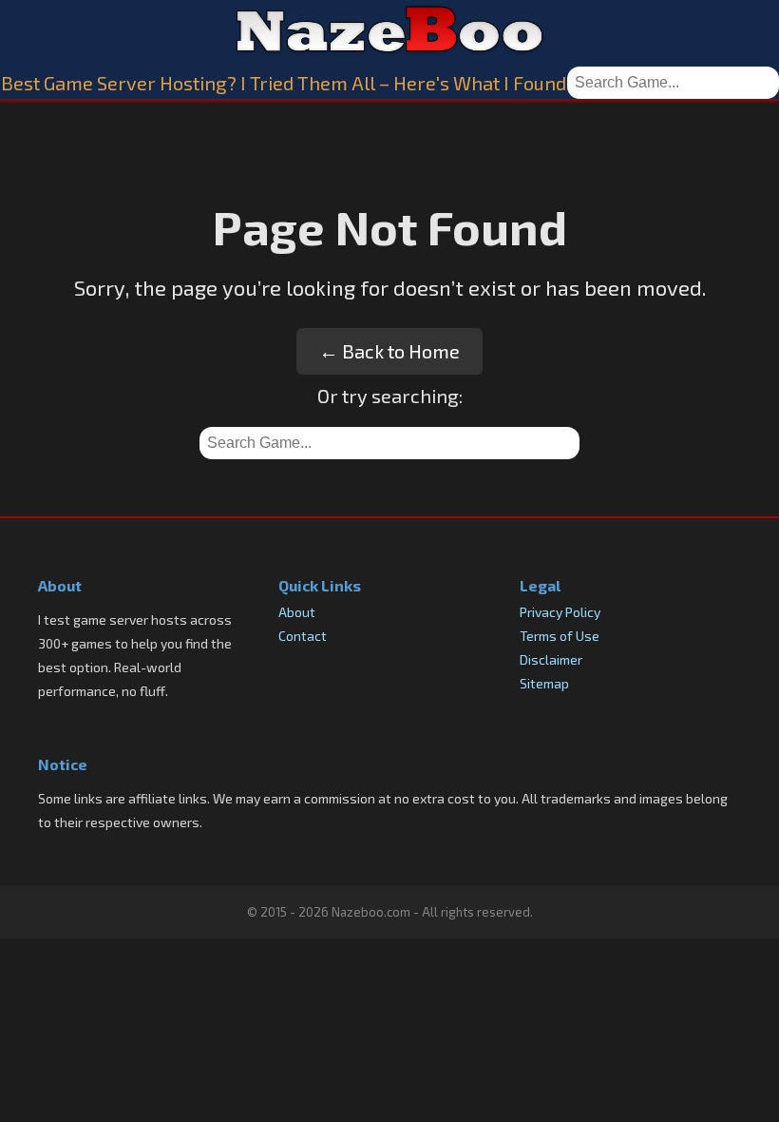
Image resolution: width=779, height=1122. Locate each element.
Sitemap (544, 683)
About (296, 612)
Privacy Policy (560, 612)
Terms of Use (559, 636)
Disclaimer (551, 659)
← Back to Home (389, 350)
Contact (302, 636)
